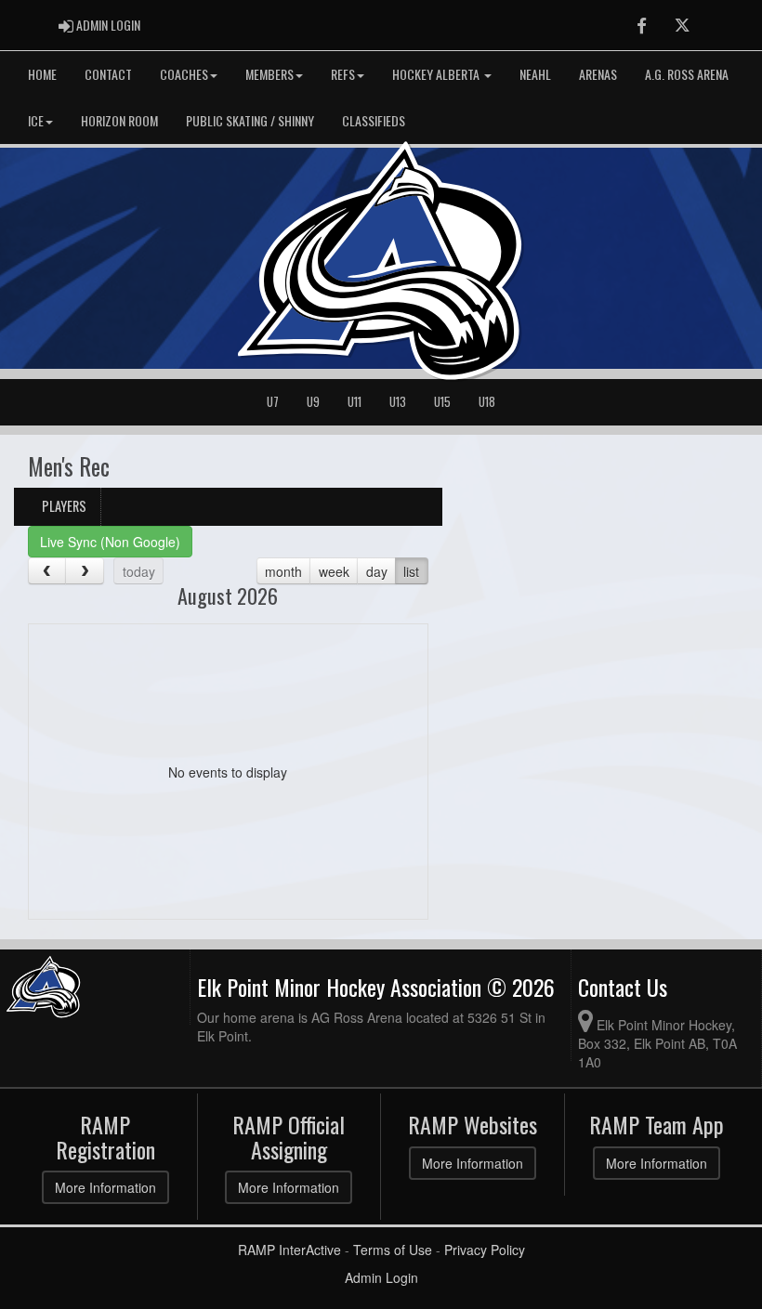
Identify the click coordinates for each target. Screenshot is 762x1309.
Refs (343, 74)
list (411, 571)
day (377, 571)
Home (42, 74)
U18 (487, 402)
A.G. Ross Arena (687, 74)
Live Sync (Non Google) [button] (110, 541)
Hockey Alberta (437, 74)
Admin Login (381, 1277)
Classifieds (373, 120)
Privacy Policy (484, 1249)
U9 (313, 402)
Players (64, 506)
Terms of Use (392, 1249)
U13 (397, 402)
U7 (273, 402)
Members (269, 74)
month (283, 571)
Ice (36, 120)
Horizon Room (119, 120)
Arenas (598, 74)
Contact (108, 74)
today (139, 571)
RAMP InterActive (289, 1249)
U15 (442, 402)
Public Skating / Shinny (250, 120)
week (334, 571)
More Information (105, 1187)
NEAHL (535, 74)
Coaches (184, 74)
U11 (354, 402)
